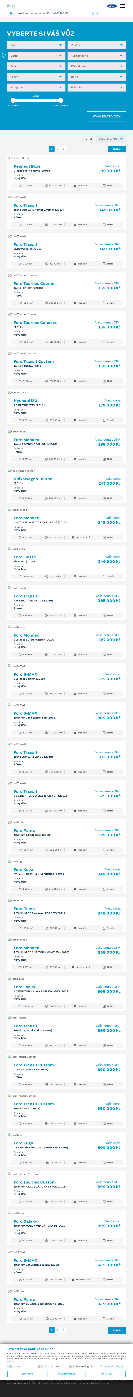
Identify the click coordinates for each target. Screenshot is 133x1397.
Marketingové (84, 1366)
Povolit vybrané (66, 1373)
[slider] (12, 100)
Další (117, 149)
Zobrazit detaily (110, 1366)
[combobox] (36, 45)
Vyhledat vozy (107, 116)
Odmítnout (27, 1373)
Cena (36, 96)
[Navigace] (122, 6)
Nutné (17, 1366)
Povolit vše (106, 1373)
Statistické (52, 1366)
